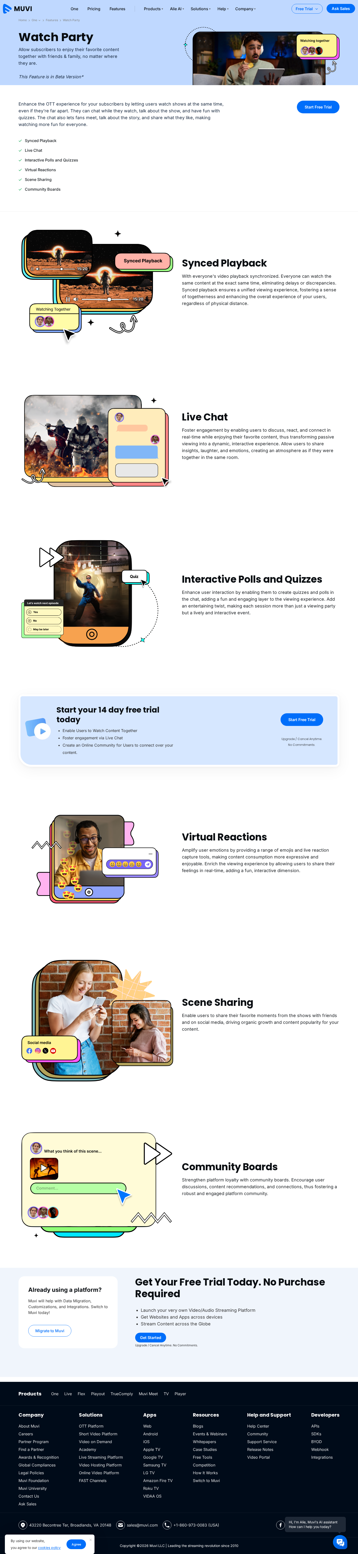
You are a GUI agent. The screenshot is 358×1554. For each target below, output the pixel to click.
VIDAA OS (152, 1496)
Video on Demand (95, 1441)
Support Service (262, 1441)
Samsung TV (154, 1465)
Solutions (199, 8)
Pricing (93, 8)
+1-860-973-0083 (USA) (196, 1525)
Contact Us (29, 1496)
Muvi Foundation (34, 1480)
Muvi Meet (148, 1393)
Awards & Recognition (39, 1457)
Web (147, 1426)
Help (221, 8)
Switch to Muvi (206, 1480)
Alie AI (175, 8)
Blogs (198, 1426)
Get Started (150, 1337)
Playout (98, 1393)
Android (150, 1433)
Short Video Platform (98, 1433)
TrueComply (122, 1393)
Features (117, 8)
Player (180, 1393)
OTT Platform (91, 1426)
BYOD (316, 1441)
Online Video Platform (99, 1472)
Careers (26, 1433)
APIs (315, 1426)
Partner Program (34, 1441)
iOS (146, 1441)
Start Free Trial (318, 107)
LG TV (149, 1472)
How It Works (205, 1472)
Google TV (153, 1457)
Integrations (322, 1457)
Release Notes (260, 1449)
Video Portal (258, 1457)
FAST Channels (92, 1480)
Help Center (258, 1426)
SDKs (316, 1433)
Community (257, 1433)
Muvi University (33, 1488)
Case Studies (205, 1449)
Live (68, 1393)
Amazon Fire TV (158, 1480)
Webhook (320, 1449)
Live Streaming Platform (101, 1457)
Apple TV (151, 1449)
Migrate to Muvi (49, 1330)
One (74, 8)
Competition (204, 1465)
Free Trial (304, 8)
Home (23, 20)
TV (166, 1393)
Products (152, 8)
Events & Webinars (210, 1433)
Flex (81, 1393)
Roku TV (151, 1488)
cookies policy (49, 1547)
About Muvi (29, 1426)
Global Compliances (37, 1465)
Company (244, 8)
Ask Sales (341, 8)
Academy (87, 1449)
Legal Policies (31, 1472)
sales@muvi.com (142, 1525)
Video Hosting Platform (100, 1465)
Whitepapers (204, 1441)
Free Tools (202, 1457)
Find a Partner (31, 1449)
